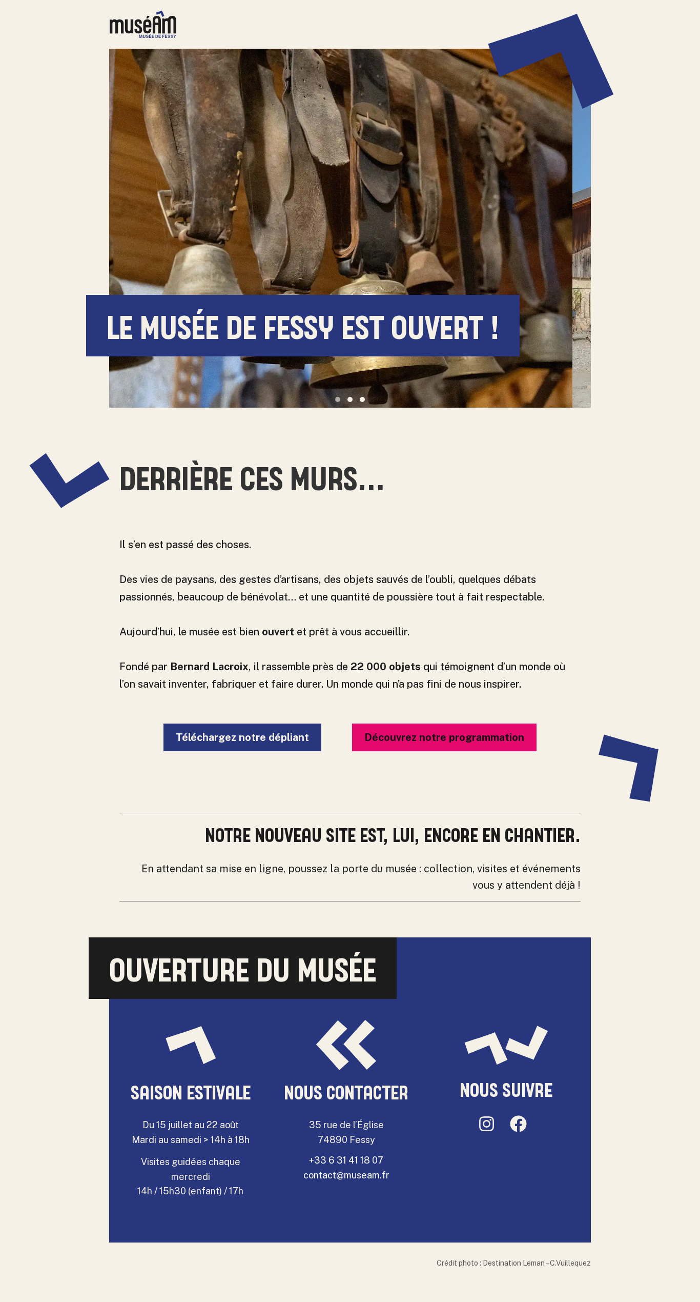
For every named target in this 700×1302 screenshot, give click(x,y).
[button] (337, 399)
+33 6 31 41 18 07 (346, 1160)
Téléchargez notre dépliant (242, 737)
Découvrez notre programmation (444, 737)
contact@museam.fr (346, 1175)
